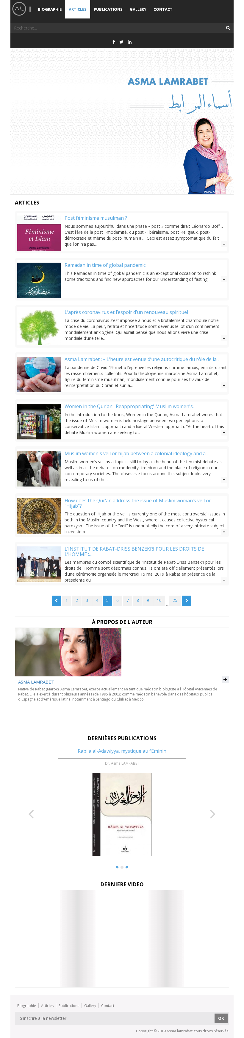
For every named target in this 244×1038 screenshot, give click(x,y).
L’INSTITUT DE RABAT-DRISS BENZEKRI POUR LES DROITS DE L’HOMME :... (134, 551)
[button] (31, 802)
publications (108, 9)
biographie (50, 9)
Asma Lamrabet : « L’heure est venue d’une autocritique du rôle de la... (142, 359)
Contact (163, 9)
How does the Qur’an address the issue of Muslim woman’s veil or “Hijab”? (138, 503)
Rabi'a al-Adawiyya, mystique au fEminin (122, 751)
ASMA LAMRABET (36, 681)
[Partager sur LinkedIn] (130, 42)
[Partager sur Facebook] (113, 42)
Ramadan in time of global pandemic (105, 265)
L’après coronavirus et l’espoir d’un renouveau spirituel (126, 312)
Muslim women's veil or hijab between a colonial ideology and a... (136, 453)
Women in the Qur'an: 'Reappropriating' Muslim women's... (130, 406)
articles (78, 9)
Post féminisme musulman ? (96, 218)
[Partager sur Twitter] (121, 42)
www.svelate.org (218, 191)
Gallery (138, 9)
